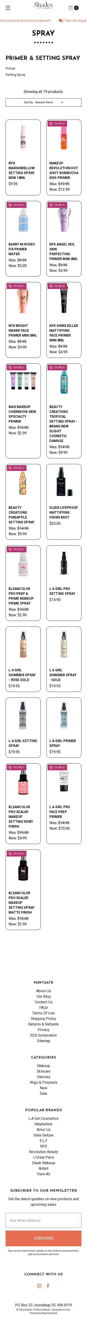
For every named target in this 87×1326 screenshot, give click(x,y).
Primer (11, 68)
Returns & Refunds (43, 1024)
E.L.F (43, 1141)
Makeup (43, 1066)
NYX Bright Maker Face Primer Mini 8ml (23, 330)
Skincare (44, 1071)
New (43, 1088)
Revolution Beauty (43, 1152)
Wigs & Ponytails (44, 1082)
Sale (43, 1093)
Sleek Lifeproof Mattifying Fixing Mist (63, 512)
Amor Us (44, 1129)
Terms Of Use (43, 1013)
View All (43, 1174)
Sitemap (43, 1041)
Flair (68, 1309)
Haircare (43, 1077)
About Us (43, 991)
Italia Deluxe (43, 1135)
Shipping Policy (43, 1018)
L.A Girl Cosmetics (43, 1118)
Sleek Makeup (43, 1163)
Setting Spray (16, 75)
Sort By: (29, 102)
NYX (43, 1146)
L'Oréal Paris (43, 1157)
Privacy (44, 1030)
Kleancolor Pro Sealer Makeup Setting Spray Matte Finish (21, 902)
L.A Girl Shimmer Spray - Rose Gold (22, 675)
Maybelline (43, 1124)
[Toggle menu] (6, 7)
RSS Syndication (43, 1035)
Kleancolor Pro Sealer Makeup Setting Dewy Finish (21, 816)
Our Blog (44, 996)
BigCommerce (49, 1313)
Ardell (43, 1168)
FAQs (43, 1007)
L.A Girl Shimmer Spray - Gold (62, 675)
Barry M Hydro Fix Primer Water (22, 249)
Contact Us (43, 1002)
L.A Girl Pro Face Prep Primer (59, 812)
